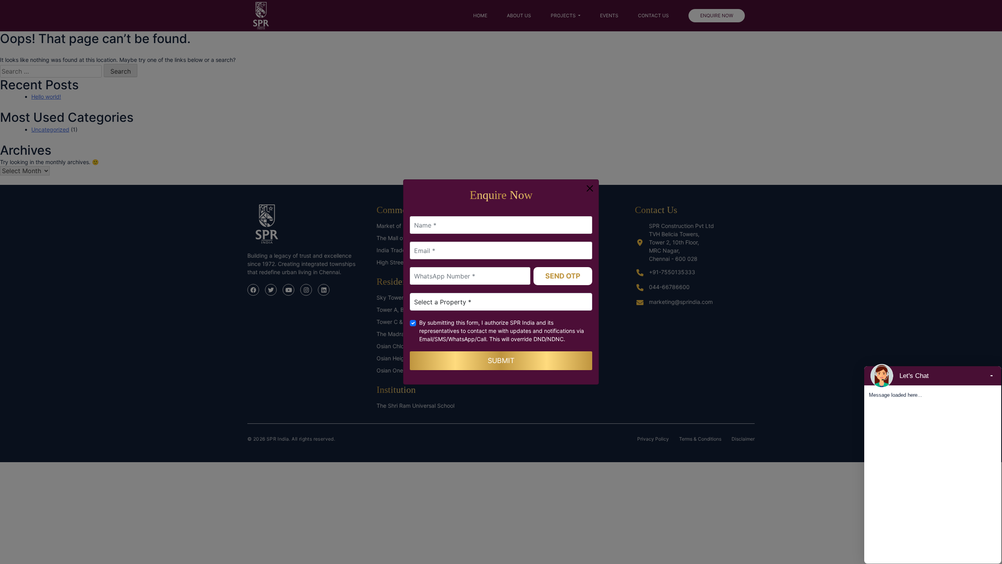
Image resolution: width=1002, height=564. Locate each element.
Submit (501, 360)
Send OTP (562, 276)
